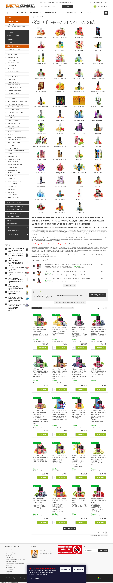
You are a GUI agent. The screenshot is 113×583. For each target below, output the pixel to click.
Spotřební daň (50, 13)
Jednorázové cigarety (15, 206)
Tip (42, 296)
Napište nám (9, 565)
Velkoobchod (85, 13)
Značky (9, 238)
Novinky (9, 17)
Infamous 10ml (13, 120)
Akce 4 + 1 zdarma (13, 35)
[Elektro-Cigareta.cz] (22, 5)
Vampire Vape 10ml (14, 181)
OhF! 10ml (11, 145)
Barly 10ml (12, 60)
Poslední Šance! (12, 21)
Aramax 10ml (12, 54)
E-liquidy (10, 39)
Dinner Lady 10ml (14, 82)
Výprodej (10, 32)
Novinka (38, 296)
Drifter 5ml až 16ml (15, 87)
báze (51, 247)
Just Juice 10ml (13, 126)
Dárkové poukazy (13, 231)
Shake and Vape (45, 237)
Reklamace (9, 571)
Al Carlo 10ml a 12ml (15, 52)
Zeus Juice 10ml (13, 197)
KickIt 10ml (12, 129)
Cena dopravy (35, 13)
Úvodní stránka (7, 12)
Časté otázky (9, 556)
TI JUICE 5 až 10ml (14, 173)
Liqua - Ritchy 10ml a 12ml (17, 137)
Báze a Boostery (12, 42)
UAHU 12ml (11, 178)
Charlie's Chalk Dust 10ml (17, 74)
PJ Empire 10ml (13, 148)
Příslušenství (12, 224)
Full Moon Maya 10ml (15, 107)
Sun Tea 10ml (12, 167)
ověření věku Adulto (13, 582)
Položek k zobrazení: (97, 295)
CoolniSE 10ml (13, 76)
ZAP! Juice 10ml (13, 195)
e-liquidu (73, 247)
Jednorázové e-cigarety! (17, 27)
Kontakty (8, 573)
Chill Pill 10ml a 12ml (15, 112)
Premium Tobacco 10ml (16, 151)
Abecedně (70, 308)
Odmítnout (65, 569)
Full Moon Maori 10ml (16, 104)
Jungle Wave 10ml (14, 123)
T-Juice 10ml (12, 170)
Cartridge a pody (13, 216)
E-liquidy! (11, 24)
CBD (8, 227)
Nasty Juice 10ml (14, 142)
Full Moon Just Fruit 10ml (17, 101)
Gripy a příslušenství (14, 209)
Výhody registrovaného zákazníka (15, 563)
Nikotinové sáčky (13, 234)
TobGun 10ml (12, 175)
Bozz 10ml (11, 68)
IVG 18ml (11, 115)
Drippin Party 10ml (14, 90)
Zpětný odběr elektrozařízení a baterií (16, 559)
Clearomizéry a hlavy (14, 213)
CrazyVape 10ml (13, 79)
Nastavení (35, 578)
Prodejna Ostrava (19, 13)
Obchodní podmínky (68, 13)
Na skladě (38, 292)
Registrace (104, 2)
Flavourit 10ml (13, 93)
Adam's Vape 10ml (14, 49)
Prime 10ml (12, 153)
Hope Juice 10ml (13, 109)
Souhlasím (78, 569)
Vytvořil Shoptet (104, 578)
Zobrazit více (69, 285)
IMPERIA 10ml (12, 118)
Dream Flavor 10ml (15, 85)
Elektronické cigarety (15, 202)
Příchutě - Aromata (13, 46)
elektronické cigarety (45, 250)
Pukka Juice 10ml (14, 159)
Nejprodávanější (58, 308)
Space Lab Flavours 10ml (17, 164)
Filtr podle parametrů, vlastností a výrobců (69, 302)
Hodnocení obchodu (11, 561)
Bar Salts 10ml (13, 57)
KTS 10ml (11, 134)
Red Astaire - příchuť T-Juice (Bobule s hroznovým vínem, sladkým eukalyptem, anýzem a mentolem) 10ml (68, 265)
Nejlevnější (36, 308)
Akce (34, 296)
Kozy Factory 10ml (15, 131)
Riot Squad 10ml (14, 162)
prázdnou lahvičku (65, 231)
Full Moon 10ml (13, 98)
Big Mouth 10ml (13, 63)
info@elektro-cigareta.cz (48, 550)
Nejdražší (47, 308)
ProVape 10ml (13, 156)
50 (103, 308)
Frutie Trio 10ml (14, 96)
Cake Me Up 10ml (14, 71)
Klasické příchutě (38, 230)
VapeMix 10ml (12, 186)
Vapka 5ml (11, 189)
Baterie (9, 220)
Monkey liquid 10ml (15, 140)
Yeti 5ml (11, 192)
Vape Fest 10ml (13, 184)
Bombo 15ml (12, 65)
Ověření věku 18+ (10, 567)
